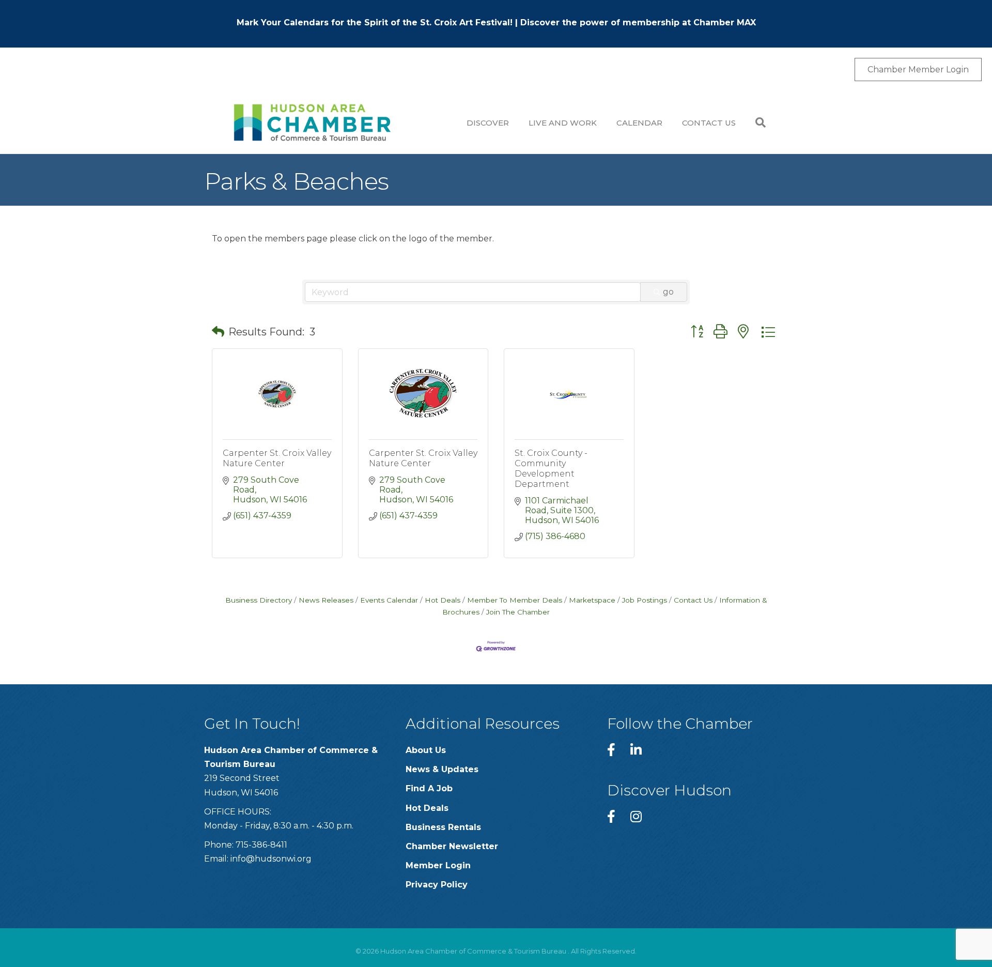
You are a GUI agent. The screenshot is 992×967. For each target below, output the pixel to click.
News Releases (326, 600)
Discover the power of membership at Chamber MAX (638, 22)
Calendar (639, 123)
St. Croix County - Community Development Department (551, 468)
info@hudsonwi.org (271, 859)
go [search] (668, 292)
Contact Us (709, 123)
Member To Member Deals (514, 600)
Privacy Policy (437, 884)
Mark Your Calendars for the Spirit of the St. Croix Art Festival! (375, 22)
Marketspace (592, 600)
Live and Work (563, 123)
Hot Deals (442, 600)
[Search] (756, 122)
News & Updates (442, 769)
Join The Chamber (518, 612)
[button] (218, 332)
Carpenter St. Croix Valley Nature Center (277, 458)
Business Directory (258, 600)
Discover (488, 123)
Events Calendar (389, 600)
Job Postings (644, 600)
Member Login (438, 865)
